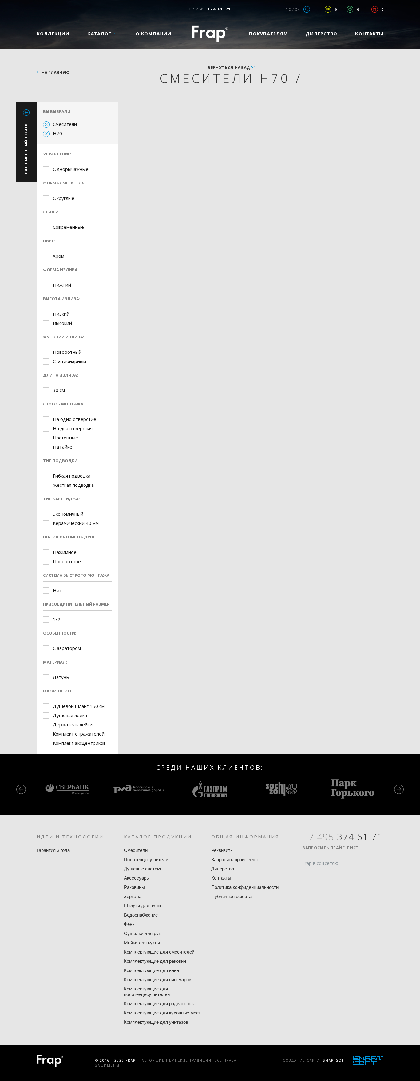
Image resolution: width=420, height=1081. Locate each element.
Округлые (63, 198)
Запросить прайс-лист (234, 859)
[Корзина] (374, 9)
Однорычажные (71, 169)
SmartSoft (334, 1060)
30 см (59, 390)
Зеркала (132, 896)
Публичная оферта (231, 896)
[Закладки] (350, 9)
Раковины (134, 887)
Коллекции (53, 33)
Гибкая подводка (71, 476)
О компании (153, 33)
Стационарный (69, 361)
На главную (55, 72)
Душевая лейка (70, 715)
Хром (58, 256)
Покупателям (268, 33)
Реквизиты (222, 850)
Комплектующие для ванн (151, 970)
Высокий (62, 323)
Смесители (65, 124)
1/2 (56, 619)
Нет (57, 590)
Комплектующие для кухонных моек (162, 1012)
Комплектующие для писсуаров (157, 979)
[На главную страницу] (210, 33)
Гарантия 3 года (53, 850)
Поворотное (67, 561)
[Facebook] (306, 875)
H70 (57, 133)
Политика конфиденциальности (245, 887)
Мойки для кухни (142, 942)
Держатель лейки (73, 724)
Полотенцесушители (146, 859)
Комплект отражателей (79, 734)
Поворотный (67, 352)
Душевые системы (144, 868)
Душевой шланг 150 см (79, 706)
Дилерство (321, 33)
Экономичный (68, 514)
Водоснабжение (141, 915)
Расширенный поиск (26, 148)
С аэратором (67, 648)
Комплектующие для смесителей (159, 951)
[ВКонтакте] (342, 875)
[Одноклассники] (330, 875)
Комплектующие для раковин (155, 961)
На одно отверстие (74, 419)
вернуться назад (229, 67)
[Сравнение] (327, 9)
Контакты (369, 33)
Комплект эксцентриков (79, 743)
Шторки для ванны (144, 905)
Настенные (65, 437)
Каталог (99, 33)
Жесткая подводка (73, 485)
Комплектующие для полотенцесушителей (147, 991)
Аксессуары (137, 878)
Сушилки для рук (142, 933)
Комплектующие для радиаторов (159, 1003)
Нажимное (65, 552)
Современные (68, 227)
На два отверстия (73, 428)
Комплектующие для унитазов (156, 1022)
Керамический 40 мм (76, 523)
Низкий (61, 314)
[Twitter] (318, 875)
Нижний (62, 285)
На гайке (62, 447)
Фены (130, 924)
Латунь (61, 677)
